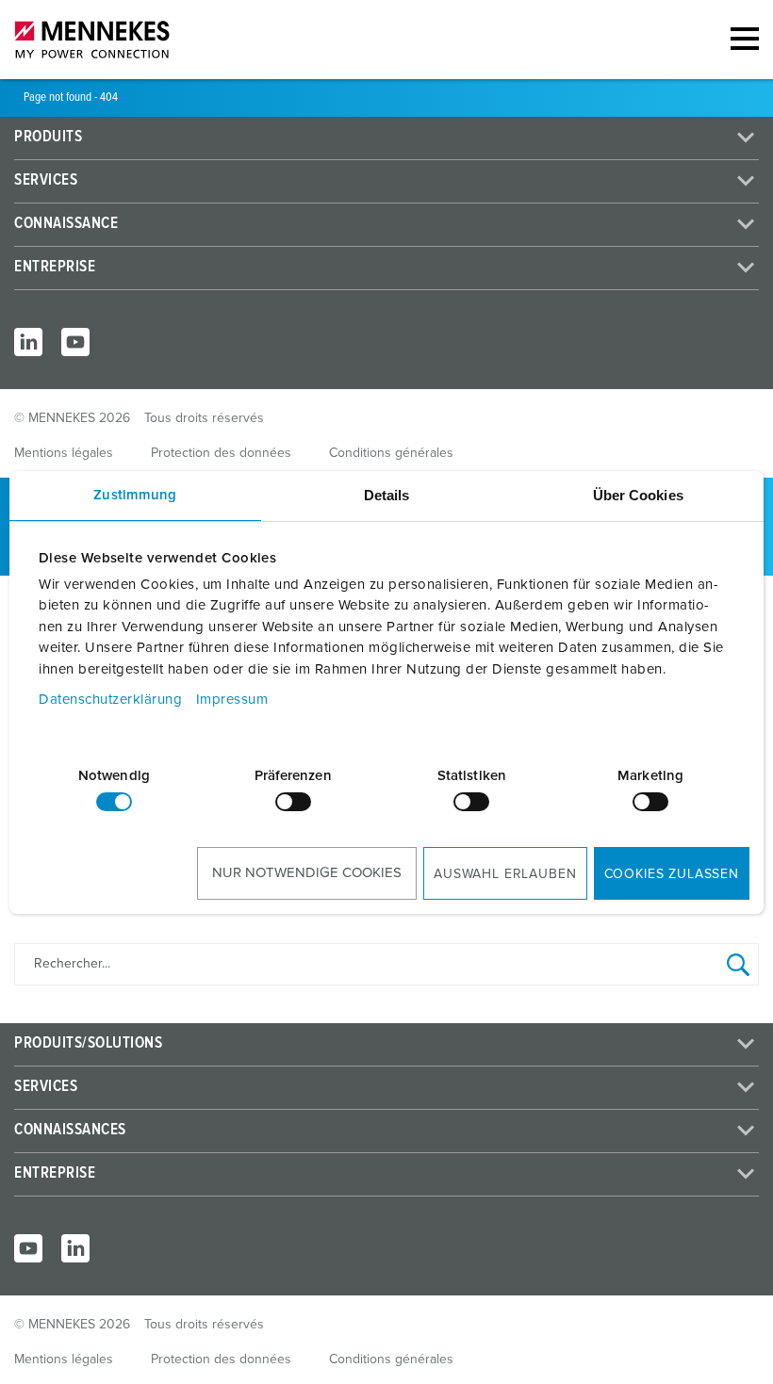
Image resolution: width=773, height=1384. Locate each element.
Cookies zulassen (671, 874)
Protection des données (221, 453)
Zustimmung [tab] (134, 495)
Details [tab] (387, 495)
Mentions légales (63, 453)
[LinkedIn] (28, 342)
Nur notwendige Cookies (307, 873)
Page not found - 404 (71, 97)
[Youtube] (28, 1248)
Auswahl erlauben (505, 874)
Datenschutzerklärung (110, 699)
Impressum (232, 699)
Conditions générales (391, 453)
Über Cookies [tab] (638, 495)
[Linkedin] (75, 1248)
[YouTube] (75, 342)
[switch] (293, 801)
